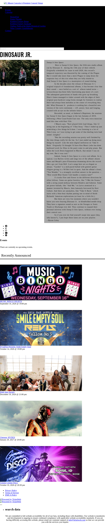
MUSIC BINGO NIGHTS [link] (11, 301)
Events (8, 10)
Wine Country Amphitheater (21, 28)
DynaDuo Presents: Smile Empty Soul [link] (15, 347)
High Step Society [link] (7, 392)
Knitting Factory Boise (19, 21)
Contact (8, 31)
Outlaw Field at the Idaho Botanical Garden (28, 26)
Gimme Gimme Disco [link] (9, 483)
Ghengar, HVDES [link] (7, 437)
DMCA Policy (11, 495)
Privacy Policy (11, 490)
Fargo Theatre (16, 19)
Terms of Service (12, 493)
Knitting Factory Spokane (20, 24)
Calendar (8, 12)
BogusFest (14, 17)
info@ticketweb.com (77, 520)
